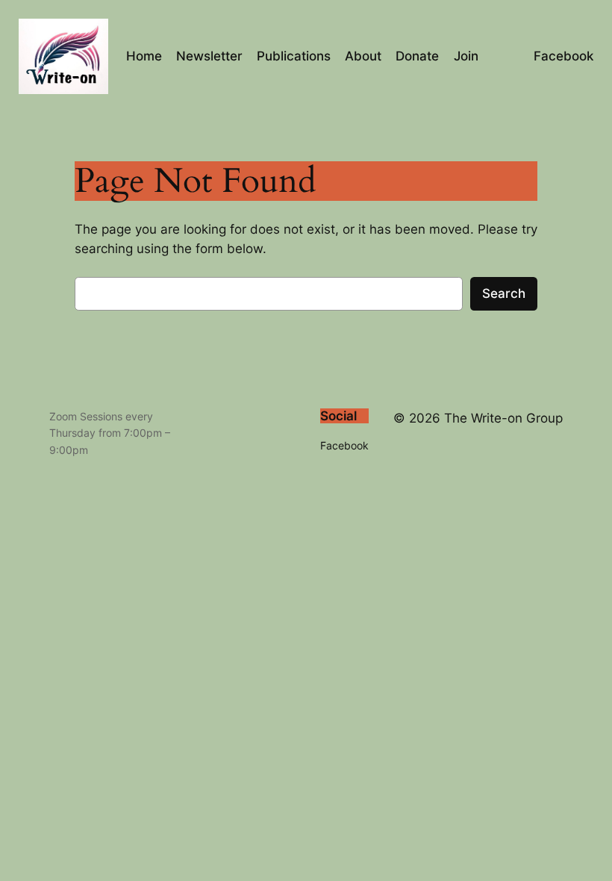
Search (503, 293)
